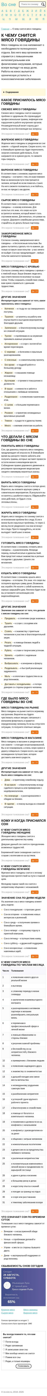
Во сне (8, 4)
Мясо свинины (31, 1310)
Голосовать (23, 1366)
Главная (5, 29)
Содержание (12, 92)
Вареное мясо (30, 1313)
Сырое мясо (7, 1313)
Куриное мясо (8, 1310)
